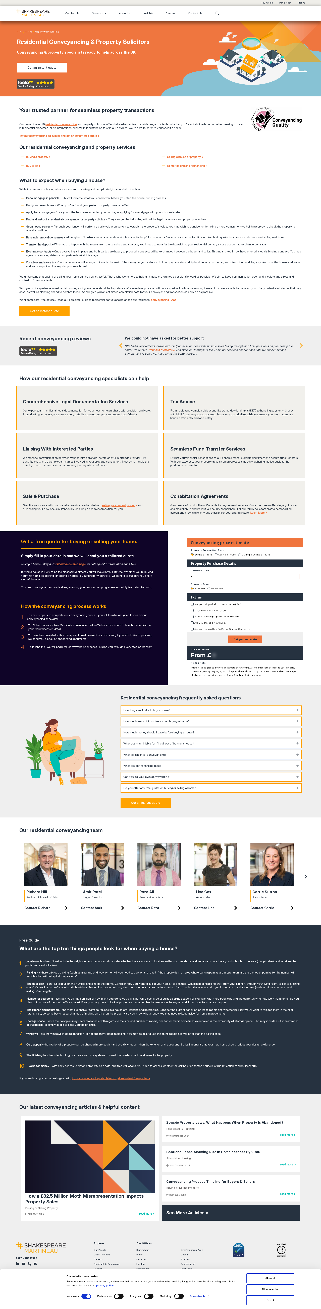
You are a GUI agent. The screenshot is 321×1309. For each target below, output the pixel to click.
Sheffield (185, 1259)
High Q (301, 3)
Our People (72, 13)
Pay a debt (285, 3)
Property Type (200, 584)
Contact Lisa (204, 908)
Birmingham (142, 1250)
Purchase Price (200, 570)
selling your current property (119, 505)
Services (97, 13)
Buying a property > (38, 157)
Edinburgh (186, 1268)
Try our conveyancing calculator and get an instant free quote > (59, 135)
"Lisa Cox (131, 346)
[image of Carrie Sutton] (272, 864)
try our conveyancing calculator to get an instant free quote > (111, 1078)
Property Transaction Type (207, 550)
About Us (125, 13)
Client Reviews (102, 1254)
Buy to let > (33, 165)
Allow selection (270, 1289)
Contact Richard (37, 908)
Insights (148, 13)
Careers (170, 13)
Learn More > (258, 512)
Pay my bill (267, 3)
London (140, 1264)
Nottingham (142, 1268)
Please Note (198, 662)
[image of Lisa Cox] (215, 864)
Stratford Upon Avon (192, 1250)
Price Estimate (200, 649)
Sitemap (98, 1268)
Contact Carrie (262, 908)
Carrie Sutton (264, 892)
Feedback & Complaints (107, 1264)
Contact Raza (148, 908)
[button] (42, 67)
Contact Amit (91, 908)
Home (19, 32)
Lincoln (185, 1254)
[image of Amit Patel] (102, 864)
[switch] (119, 1296)
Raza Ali (146, 892)
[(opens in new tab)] (281, 1250)
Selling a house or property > (185, 157)
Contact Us (195, 13)
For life (28, 32)
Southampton (188, 1264)
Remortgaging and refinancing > (187, 165)
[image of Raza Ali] (159, 864)
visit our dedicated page (70, 564)
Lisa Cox (203, 892)
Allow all (270, 1278)
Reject (270, 1300)
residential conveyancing (61, 124)
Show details (197, 1296)
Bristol (139, 1254)
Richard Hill (36, 892)
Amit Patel (92, 892)
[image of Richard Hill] (46, 864)
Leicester (141, 1259)
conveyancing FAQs (163, 300)
